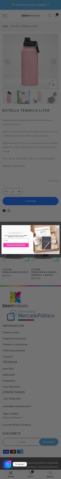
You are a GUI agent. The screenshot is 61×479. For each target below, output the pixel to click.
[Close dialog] (57, 227)
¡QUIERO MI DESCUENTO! (16, 245)
